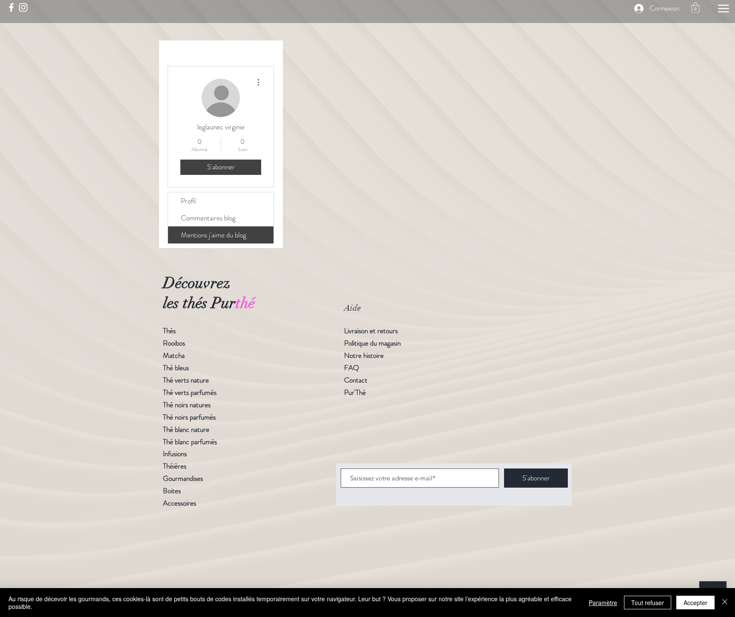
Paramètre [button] (603, 602)
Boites (172, 491)
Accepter (695, 602)
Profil (188, 201)
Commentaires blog (208, 218)
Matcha (174, 355)
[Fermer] (725, 602)
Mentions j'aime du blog (213, 235)
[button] (695, 8)
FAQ (351, 368)
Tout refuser (647, 602)
